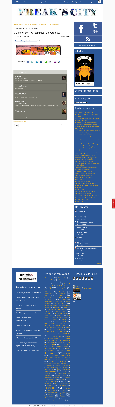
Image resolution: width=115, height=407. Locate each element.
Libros (60, 342)
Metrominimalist (51, 406)
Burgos (61, 292)
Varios (62, 394)
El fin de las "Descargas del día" (26, 338)
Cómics (34, 24)
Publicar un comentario (19, 121)
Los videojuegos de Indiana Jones (85, 191)
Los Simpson (65, 344)
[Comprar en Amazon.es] (84, 85)
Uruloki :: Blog (81, 217)
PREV (16, 126)
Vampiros (51, 394)
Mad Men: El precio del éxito (83, 134)
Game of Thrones (60, 321)
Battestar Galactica (63, 286)
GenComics (80, 253)
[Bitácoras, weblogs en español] (87, 288)
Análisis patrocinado (64, 280)
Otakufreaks (80, 212)
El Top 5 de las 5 (61, 313)
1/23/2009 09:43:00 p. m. (21, 95)
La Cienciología (79, 189)
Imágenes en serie (50, 331)
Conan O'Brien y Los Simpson (84, 177)
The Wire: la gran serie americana (85, 173)
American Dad (49, 280)
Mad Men (51, 346)
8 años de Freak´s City (23, 325)
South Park (50, 385)
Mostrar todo (98, 263)
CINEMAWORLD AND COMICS (86, 248)
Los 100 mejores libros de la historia (28, 293)
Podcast (64, 367)
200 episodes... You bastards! (84, 160)
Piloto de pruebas (52, 367)
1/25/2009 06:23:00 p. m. (21, 112)
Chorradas (28, 24)
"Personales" (48, 278)
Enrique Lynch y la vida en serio (84, 138)
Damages (57, 307)
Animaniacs (50, 282)
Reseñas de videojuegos (52, 377)
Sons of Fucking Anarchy (62, 383)
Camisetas (62, 294)
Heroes (67, 327)
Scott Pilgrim (53, 379)
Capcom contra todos (81, 199)
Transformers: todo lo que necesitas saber (88, 195)
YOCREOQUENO (81, 227)
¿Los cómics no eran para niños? (85, 162)
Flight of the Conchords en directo (85, 183)
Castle (46, 296)
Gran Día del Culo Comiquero (53, 323)
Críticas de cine (59, 303)
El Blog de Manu (82, 243)
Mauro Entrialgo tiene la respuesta (26, 41)
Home (17, 2)
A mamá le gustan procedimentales (86, 167)
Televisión (55, 24)
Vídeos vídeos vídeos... (51, 398)
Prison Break (48, 373)
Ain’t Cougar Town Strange (83, 136)
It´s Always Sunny (55, 336)
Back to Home (18, 24)
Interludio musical (50, 334)
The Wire (63, 390)
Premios (64, 371)
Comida (63, 300)
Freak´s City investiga (51, 319)
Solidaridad (47, 383)
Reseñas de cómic (60, 375)
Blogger (66, 406)
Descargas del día (56, 309)
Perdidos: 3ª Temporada (57, 361)
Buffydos (47, 292)
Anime (58, 282)
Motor (68, 348)
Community (48, 301)
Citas (68, 298)
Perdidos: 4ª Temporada (51, 363)
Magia (59, 346)
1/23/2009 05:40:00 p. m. (21, 78)
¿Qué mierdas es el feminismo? (84, 112)
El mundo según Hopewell (85, 222)
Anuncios (56, 284)
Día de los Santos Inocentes (83, 175)
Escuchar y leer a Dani (68, 2)
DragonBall (47, 313)
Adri (16, 110)
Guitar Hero (60, 325)
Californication (48, 294)
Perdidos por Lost (42, 24)
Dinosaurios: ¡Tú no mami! (83, 193)
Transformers (66, 392)
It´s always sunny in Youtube (83, 171)
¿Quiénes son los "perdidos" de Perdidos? (37, 32)
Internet (65, 333)
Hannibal (60, 327)
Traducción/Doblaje (50, 392)
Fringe (64, 319)
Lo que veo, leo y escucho (89, 2)
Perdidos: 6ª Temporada (62, 365)
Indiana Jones (63, 331)
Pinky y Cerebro (79, 179)
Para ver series (50, 2)
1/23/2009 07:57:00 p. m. (21, 86)
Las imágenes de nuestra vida (60, 340)
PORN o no (48, 369)
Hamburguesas (49, 327)
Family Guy (48, 315)
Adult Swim (62, 278)
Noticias (66, 353)
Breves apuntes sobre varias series (55, 290)
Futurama (47, 321)
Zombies (62, 400)
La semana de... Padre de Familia (85, 197)
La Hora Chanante (53, 338)
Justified (67, 336)
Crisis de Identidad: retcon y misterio (86, 158)
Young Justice (54, 400)
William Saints (19, 102)
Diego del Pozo (19, 93)
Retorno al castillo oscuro (83, 169)
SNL (65, 381)
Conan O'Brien (59, 301)
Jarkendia (18, 76)
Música (50, 351)
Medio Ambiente (49, 348)
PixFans (79, 238)
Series (49, 24)
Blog (49, 288)
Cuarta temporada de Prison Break (28, 350)
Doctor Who (60, 311)
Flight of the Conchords (60, 317)
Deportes (67, 307)
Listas (52, 344)
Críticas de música (50, 305)
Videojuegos (49, 396)
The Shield (51, 390)
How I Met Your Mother (57, 329)
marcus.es (79, 259)
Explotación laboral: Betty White (85, 156)
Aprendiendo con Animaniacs (84, 181)
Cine (59, 297)
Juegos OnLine (79, 201)
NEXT (63, 126)
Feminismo (60, 315)
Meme (61, 348)
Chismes (60, 295)
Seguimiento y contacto (32, 2)
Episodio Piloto (81, 232)
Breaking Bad (61, 288)
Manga (66, 346)
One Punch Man (53, 355)
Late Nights (51, 342)
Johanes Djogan (81, 406)
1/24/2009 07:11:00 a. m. (21, 103)
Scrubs (62, 379)
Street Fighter (62, 385)
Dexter (46, 311)
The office (66, 388)
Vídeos (62, 396)
